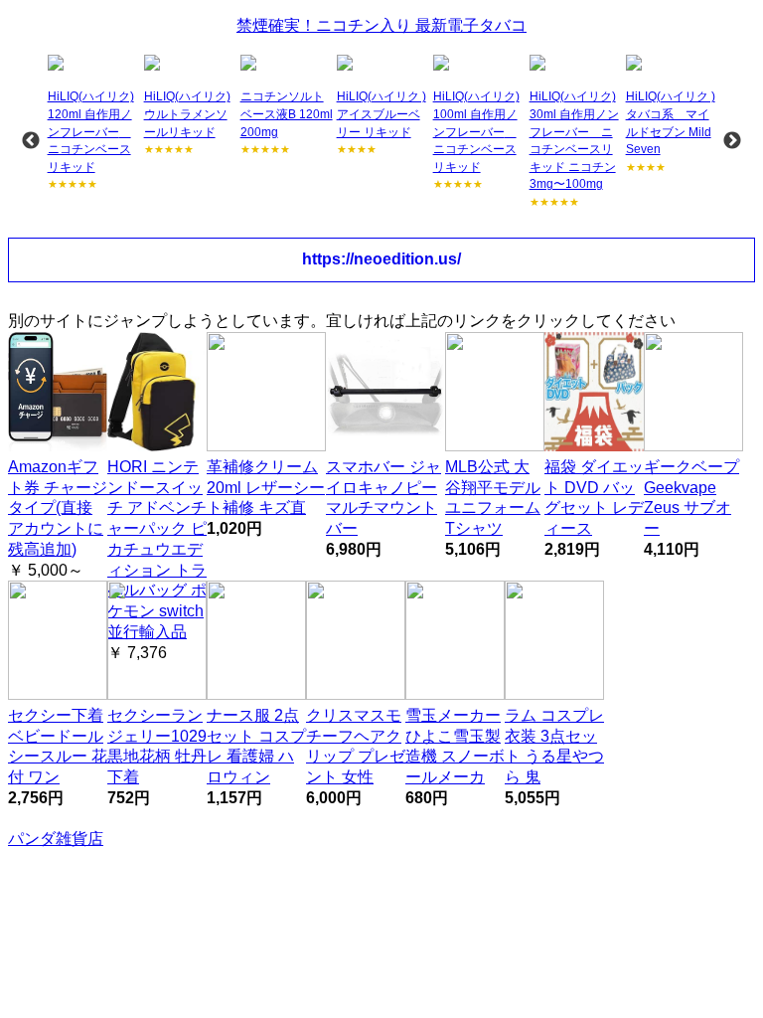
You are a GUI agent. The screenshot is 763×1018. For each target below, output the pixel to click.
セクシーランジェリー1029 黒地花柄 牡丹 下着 (157, 746)
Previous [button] (31, 141)
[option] (94, 124)
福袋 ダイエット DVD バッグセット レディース (594, 497)
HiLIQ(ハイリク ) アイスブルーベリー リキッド (381, 113)
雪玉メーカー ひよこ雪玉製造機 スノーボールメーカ (455, 746)
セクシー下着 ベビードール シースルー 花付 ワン (57, 746)
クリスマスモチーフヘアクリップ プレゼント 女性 (355, 746)
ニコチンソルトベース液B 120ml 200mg (286, 113)
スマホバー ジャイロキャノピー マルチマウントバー (383, 497)
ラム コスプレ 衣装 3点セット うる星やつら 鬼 (554, 746)
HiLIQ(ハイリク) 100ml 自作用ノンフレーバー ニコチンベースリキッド (476, 131)
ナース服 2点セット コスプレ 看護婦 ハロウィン (256, 746)
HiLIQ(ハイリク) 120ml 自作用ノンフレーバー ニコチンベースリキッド (91, 131)
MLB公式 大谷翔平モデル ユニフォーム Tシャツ (492, 497)
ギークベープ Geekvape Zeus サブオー (691, 497)
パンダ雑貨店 (55, 838)
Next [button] (732, 141)
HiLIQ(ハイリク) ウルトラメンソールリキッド (187, 113)
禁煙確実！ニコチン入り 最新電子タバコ (381, 25)
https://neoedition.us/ (381, 259)
